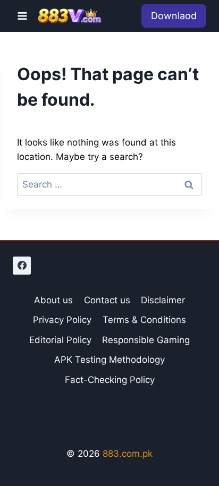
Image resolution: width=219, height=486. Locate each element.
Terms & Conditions (144, 319)
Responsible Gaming (146, 340)
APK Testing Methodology (109, 359)
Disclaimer (163, 300)
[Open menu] (22, 15)
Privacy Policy (62, 319)
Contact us (107, 300)
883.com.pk (128, 453)
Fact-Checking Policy (110, 379)
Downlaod (174, 15)
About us (53, 300)
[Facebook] (22, 266)
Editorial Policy (60, 340)
